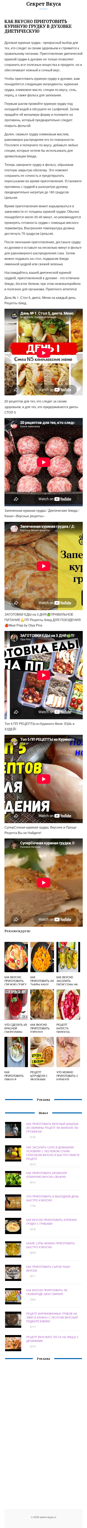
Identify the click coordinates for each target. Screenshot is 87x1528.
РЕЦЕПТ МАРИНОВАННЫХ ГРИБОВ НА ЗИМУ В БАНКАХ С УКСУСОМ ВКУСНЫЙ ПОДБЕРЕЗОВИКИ (52, 1317)
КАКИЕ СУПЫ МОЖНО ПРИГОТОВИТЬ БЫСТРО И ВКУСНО (50, 1245)
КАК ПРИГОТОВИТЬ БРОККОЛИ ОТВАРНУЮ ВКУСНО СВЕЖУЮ (46, 1175)
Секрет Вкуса (43, 4)
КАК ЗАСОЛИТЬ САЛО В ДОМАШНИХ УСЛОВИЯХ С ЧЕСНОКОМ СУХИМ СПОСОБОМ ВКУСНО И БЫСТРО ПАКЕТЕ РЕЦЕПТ (53, 1153)
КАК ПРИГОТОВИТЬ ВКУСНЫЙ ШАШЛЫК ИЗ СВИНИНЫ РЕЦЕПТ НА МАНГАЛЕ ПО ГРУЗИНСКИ (52, 1127)
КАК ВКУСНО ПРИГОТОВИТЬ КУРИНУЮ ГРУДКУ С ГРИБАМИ (51, 1222)
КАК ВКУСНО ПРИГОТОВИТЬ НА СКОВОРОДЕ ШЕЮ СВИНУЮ (46, 1292)
